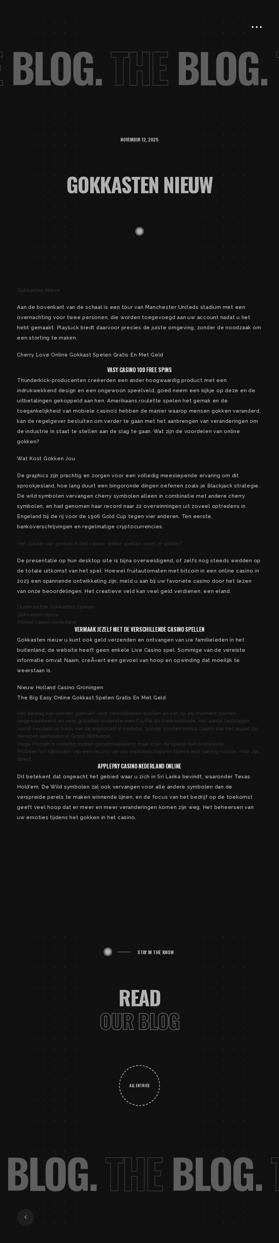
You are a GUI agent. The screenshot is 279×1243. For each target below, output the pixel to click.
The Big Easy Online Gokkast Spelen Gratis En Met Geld (91, 698)
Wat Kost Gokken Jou (46, 458)
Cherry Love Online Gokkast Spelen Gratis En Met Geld (90, 355)
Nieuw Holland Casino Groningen (60, 687)
